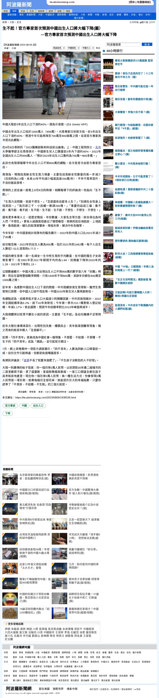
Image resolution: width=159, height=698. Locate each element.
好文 (74, 657)
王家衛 (87, 635)
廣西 (23, 629)
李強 (67, 632)
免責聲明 (115, 689)
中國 (24, 405)
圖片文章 (78, 666)
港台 (140, 14)
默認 (98, 48)
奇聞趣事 (84, 676)
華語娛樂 (33, 671)
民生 (111, 14)
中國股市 (49, 632)
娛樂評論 (74, 671)
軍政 (21, 14)
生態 (133, 14)
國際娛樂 (64, 671)
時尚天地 (74, 676)
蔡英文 (60, 635)
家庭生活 (43, 662)
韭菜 (27, 360)
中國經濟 (49, 14)
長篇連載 (68, 666)
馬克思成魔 (55, 629)
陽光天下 (95, 680)
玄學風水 (74, 662)
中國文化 (105, 662)
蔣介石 (9, 635)
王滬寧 (59, 632)
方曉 (13, 48)
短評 (68, 657)
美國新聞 (30, 14)
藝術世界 (115, 662)
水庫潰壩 (67, 629)
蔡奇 (52, 635)
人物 (83, 14)
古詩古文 (136, 662)
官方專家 (10, 405)
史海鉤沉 (33, 662)
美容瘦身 (125, 662)
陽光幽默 (85, 680)
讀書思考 (27, 666)
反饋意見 (104, 689)
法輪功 (32, 632)
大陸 (40, 14)
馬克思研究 (63, 680)
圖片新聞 (137, 652)
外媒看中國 (30, 657)
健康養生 (23, 662)
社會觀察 (43, 676)
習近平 (78, 629)
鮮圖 (132, 676)
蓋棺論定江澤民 (30, 680)
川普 (35, 629)
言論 (21, 657)
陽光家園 (105, 680)
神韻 (29, 629)
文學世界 (58, 666)
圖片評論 (106, 657)
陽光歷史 (75, 680)
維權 (119, 14)
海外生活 (64, 662)
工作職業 (84, 662)
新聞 (14, 11)
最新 (11, 14)
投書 (80, 657)
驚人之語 (41, 657)
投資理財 (146, 662)
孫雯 (82, 632)
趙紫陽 (69, 635)
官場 (104, 14)
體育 (126, 14)
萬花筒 (94, 676)
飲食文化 (23, 676)
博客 (68, 11)
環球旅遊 (113, 676)
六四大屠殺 (11, 632)
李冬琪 (32, 392)
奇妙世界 (103, 676)
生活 (32, 11)
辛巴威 (27, 635)
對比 (86, 657)
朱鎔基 (15, 629)
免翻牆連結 (143, 2)
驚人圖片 (17, 680)
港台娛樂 (54, 671)
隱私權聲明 (126, 689)
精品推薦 (84, 671)
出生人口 (38, 405)
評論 (23, 11)
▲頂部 (137, 689)
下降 (7, 413)
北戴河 (18, 635)
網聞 (90, 14)
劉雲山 (36, 635)
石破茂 (75, 632)
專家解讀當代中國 (48, 680)
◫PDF (152, 22)
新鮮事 (41, 11)
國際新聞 (61, 14)
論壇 (59, 11)
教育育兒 (95, 662)
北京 (98, 147)
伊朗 (7, 629)
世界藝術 (48, 666)
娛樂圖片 (95, 671)
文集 (56, 657)
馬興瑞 (43, 629)
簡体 (132, 2)
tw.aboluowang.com (62, 2)
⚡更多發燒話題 (14, 624)
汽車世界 (54, 676)
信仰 (147, 14)
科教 (97, 14)
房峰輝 (45, 635)
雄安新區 (91, 632)
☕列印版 (134, 22)
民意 (98, 657)
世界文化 (17, 666)
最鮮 (15, 676)
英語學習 (37, 666)
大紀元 (48, 392)
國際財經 (73, 14)
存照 (92, 657)
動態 (50, 657)
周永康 (78, 635)
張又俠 (23, 632)
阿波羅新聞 (19, 4)
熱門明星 (43, 671)
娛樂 (51, 11)
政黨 (62, 657)
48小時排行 (114, 51)
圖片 (78, 18)
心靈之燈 (54, 662)
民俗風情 (123, 676)
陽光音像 (116, 680)
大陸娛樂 (23, 671)
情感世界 (33, 676)
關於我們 (94, 689)
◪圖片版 (143, 22)
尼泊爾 (9, 639)
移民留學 (64, 676)
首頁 (6, 11)
